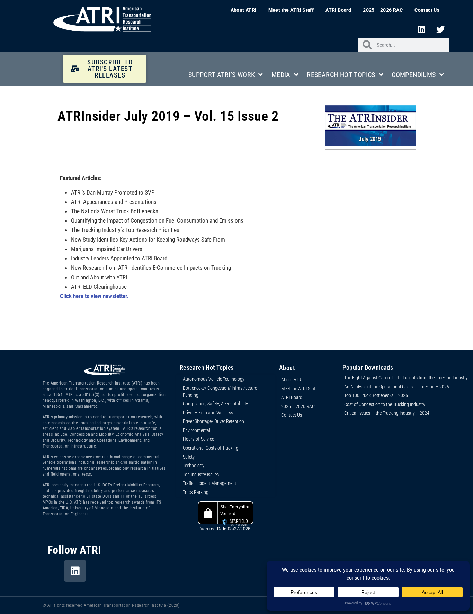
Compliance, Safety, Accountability (215, 403)
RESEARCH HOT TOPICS (341, 75)
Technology (193, 465)
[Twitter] (440, 29)
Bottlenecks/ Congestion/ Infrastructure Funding (220, 391)
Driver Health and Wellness (208, 412)
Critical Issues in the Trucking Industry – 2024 (386, 413)
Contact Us (426, 10)
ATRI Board (338, 10)
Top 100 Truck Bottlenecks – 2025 (376, 395)
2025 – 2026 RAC (383, 10)
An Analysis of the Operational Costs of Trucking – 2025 (396, 386)
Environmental (196, 430)
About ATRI (244, 10)
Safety (189, 457)
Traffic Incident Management (209, 483)
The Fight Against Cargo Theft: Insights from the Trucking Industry (406, 377)
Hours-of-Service (198, 439)
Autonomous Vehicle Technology (213, 379)
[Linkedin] (421, 29)
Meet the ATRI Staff (291, 10)
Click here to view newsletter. (94, 295)
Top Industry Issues (201, 474)
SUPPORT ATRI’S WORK (221, 75)
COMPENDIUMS (414, 75)
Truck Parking (195, 492)
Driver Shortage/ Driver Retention (213, 421)
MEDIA (281, 75)
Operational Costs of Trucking (210, 448)
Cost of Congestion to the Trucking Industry (384, 404)
